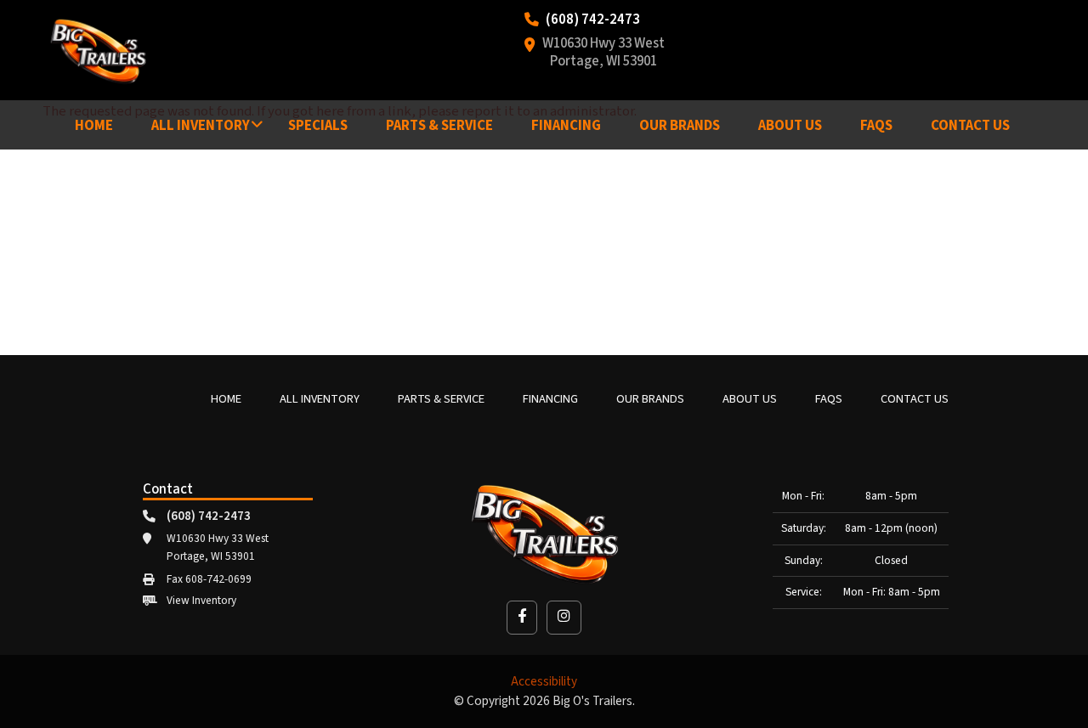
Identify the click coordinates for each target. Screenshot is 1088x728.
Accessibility (544, 682)
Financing (566, 126)
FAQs (876, 126)
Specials (318, 126)
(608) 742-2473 (593, 20)
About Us (790, 126)
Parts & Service (439, 126)
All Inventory (200, 126)
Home (94, 126)
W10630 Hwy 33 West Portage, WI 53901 (603, 53)
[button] (522, 617)
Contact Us (970, 126)
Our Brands (679, 126)
